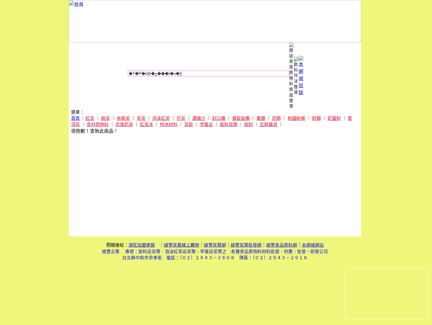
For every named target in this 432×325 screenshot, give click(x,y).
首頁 (75, 118)
